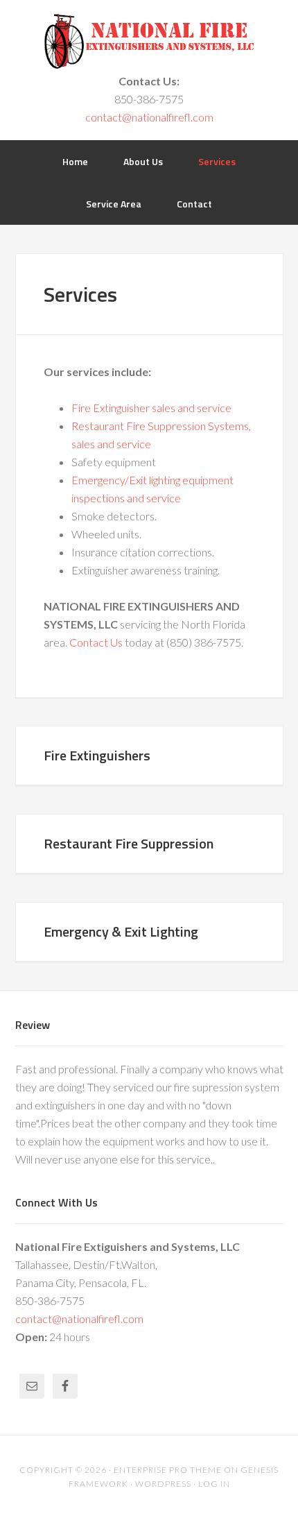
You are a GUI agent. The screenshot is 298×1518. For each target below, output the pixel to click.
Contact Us (96, 642)
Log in (214, 1483)
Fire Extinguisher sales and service (151, 407)
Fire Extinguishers (97, 755)
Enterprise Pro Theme (168, 1470)
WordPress (163, 1483)
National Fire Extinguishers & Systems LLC (149, 41)
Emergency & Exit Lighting (121, 931)
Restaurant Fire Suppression (128, 843)
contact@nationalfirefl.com (149, 116)
